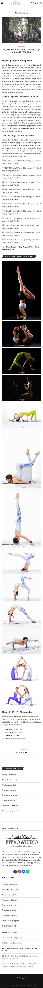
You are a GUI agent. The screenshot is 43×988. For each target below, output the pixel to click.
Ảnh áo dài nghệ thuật (9, 785)
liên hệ (27, 143)
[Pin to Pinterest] (23, 752)
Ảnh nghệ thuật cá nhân (9, 775)
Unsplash (27, 151)
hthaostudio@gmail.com (17, 738)
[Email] (35, 3)
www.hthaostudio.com (15, 943)
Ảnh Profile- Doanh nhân (10, 780)
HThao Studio (21, 985)
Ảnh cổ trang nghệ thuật (10, 806)
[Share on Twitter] (21, 752)
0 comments (24, 749)
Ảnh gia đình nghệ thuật (9, 795)
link (19, 123)
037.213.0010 (9, 932)
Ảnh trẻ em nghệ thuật (9, 800)
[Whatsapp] (37, 3)
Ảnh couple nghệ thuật (9, 790)
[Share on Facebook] (19, 752)
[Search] (41, 3)
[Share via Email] (26, 752)
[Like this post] (17, 752)
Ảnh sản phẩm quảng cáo (10, 811)
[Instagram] (33, 3)
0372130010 (18, 732)
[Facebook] (31, 3)
